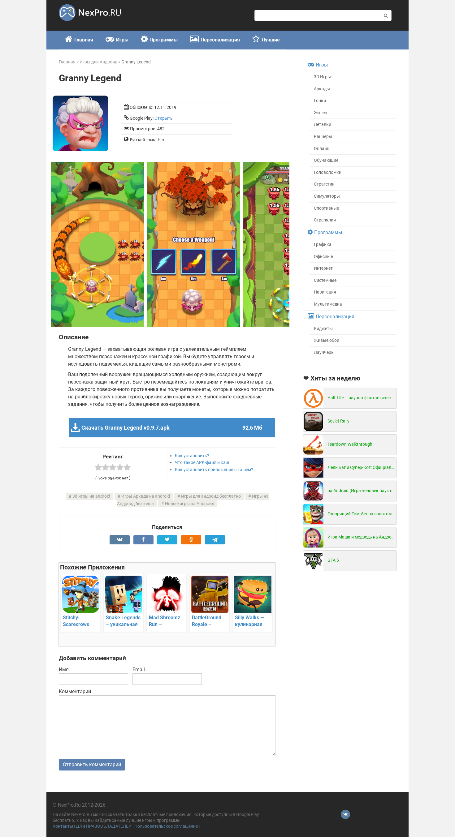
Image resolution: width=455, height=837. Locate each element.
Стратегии (324, 184)
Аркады (322, 89)
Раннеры (323, 136)
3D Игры (322, 76)
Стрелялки (325, 220)
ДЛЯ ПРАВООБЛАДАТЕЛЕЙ (104, 826)
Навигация (325, 292)
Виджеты (323, 328)
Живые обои (326, 340)
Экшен (320, 112)
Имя (64, 669)
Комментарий (75, 691)
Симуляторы (327, 196)
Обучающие (326, 160)
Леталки (322, 124)
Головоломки (327, 172)
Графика (323, 244)
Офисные (323, 256)
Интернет (323, 268)
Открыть (163, 118)
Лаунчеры (324, 352)
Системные (325, 280)
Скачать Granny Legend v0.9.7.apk (171, 427)
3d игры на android (91, 496)
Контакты (63, 826)
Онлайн (321, 148)
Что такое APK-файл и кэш (202, 462)
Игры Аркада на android (145, 496)
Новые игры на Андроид (189, 503)
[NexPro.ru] (90, 24)
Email (138, 669)
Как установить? (192, 455)
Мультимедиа (328, 304)
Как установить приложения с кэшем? (214, 469)
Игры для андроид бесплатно (211, 496)
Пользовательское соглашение (166, 826)
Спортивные (326, 208)
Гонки (320, 100)
